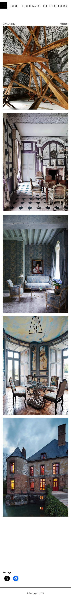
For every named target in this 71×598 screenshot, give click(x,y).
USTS (41, 593)
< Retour (63, 23)
